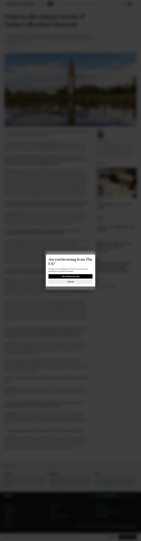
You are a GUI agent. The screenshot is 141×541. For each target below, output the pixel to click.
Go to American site (70, 276)
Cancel (70, 282)
